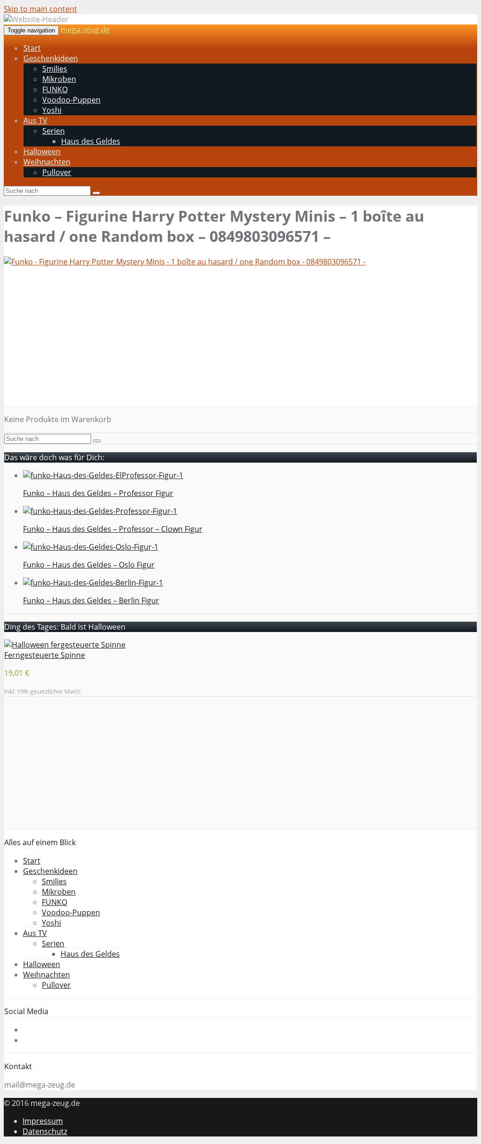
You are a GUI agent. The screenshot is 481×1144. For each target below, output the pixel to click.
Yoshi (52, 110)
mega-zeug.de (85, 29)
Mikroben (59, 79)
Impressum (43, 1121)
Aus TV (35, 120)
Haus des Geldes (90, 141)
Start (32, 48)
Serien (53, 131)
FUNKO (55, 89)
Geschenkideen (50, 58)
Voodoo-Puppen (71, 100)
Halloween (42, 151)
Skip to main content (40, 9)
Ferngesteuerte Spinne (44, 655)
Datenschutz (45, 1131)
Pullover (56, 172)
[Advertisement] (240, 340)
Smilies (54, 69)
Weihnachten (46, 162)
